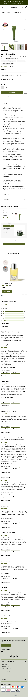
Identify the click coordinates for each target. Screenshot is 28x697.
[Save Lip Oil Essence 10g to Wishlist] (25, 92)
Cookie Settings (6, 671)
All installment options (7, 79)
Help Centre (5, 664)
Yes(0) (6, 628)
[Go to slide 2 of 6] (2, 295)
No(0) (16, 372)
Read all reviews (5, 326)
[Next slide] (26, 295)
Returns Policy (5, 666)
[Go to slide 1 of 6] (1, 295)
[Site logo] (14, 7)
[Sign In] (22, 7)
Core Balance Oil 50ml (7, 283)
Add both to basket (14, 244)
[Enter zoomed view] (24, 18)
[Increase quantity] (10, 87)
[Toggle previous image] (3, 29)
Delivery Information (7, 669)
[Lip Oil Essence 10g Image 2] (12, 47)
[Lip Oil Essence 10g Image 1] (4, 47)
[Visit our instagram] (2, 652)
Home (3, 12)
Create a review (5, 323)
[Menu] (2, 7)
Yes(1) (6, 372)
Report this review (5, 375)
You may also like (14, 253)
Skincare (8, 12)
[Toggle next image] (24, 29)
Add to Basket (7, 291)
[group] (14, 29)
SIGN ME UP (6, 645)
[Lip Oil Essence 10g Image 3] (20, 47)
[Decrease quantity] (2, 87)
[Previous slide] (23, 295)
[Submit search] (6, 7)
